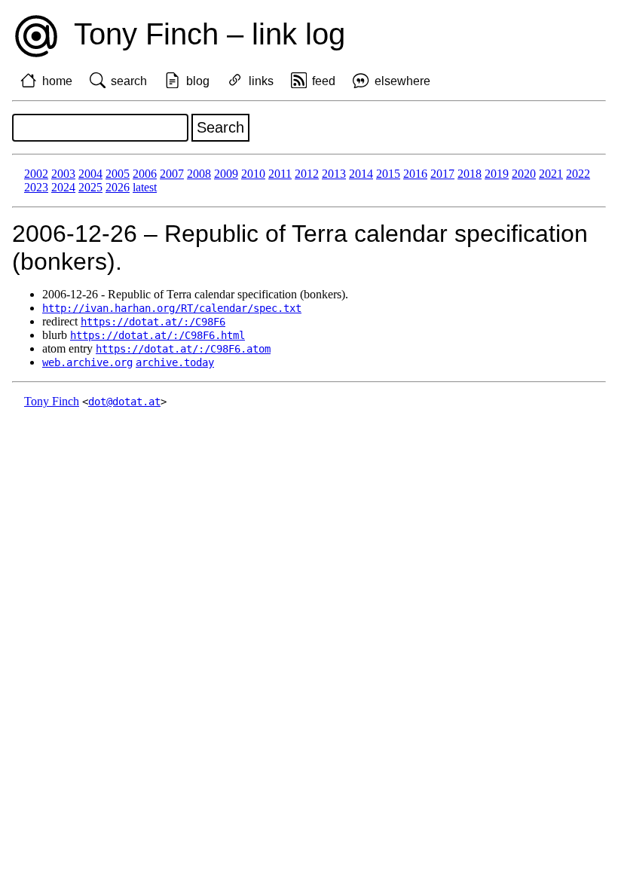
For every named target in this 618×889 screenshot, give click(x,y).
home (57, 81)
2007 (172, 173)
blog (198, 81)
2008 (199, 173)
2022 (578, 173)
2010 (253, 173)
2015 (388, 173)
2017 (442, 173)
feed (323, 81)
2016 (415, 173)
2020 (524, 173)
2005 (118, 173)
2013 (334, 173)
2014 (361, 173)
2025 (90, 187)
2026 (118, 187)
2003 (63, 173)
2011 (280, 173)
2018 (469, 173)
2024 (63, 187)
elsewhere (402, 81)
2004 (90, 173)
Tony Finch (51, 401)
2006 (145, 173)
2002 (36, 173)
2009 (226, 173)
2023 (36, 187)
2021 (551, 173)
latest (145, 187)
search (129, 81)
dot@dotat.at (124, 402)
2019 (497, 173)
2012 (307, 173)
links (261, 81)
